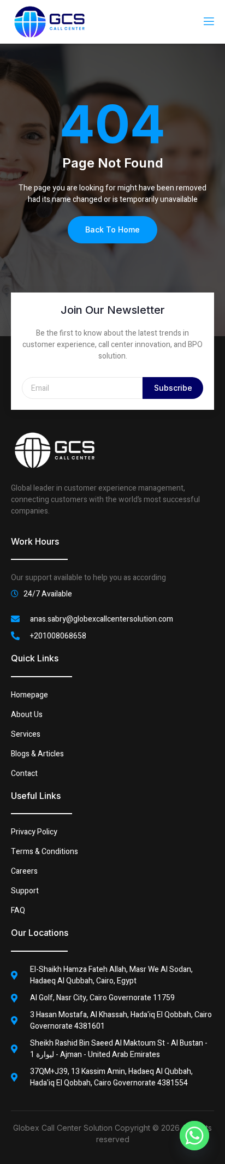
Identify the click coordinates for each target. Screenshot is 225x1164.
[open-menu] (208, 21)
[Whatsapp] (194, 1135)
